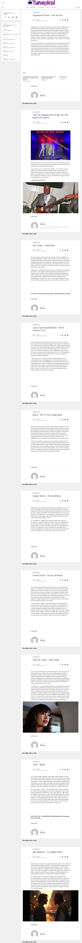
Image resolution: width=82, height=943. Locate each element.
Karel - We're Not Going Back (9, 39)
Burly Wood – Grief (63, 76)
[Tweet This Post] (9, 17)
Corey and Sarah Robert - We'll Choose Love (10, 35)
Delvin (38, 122)
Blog (48, 7)
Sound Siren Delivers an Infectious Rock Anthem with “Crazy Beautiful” (48, 77)
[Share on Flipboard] (12, 17)
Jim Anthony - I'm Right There (9, 59)
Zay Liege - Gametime (7, 30)
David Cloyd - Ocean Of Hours (9, 47)
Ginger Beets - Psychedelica (8, 43)
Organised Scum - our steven (9, 13)
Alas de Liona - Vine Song (8, 51)
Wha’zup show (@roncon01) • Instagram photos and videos (54, 293)
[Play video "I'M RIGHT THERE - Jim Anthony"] (50, 905)
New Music (32, 7)
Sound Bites (5, 23)
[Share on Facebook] (5, 17)
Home (27, 7)
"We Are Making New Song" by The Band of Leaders (10, 26)
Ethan (38, 19)
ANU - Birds (5, 55)
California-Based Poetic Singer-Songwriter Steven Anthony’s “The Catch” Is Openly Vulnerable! (31, 78)
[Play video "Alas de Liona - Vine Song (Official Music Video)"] (50, 717)
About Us (54, 7)
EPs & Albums (41, 7)
